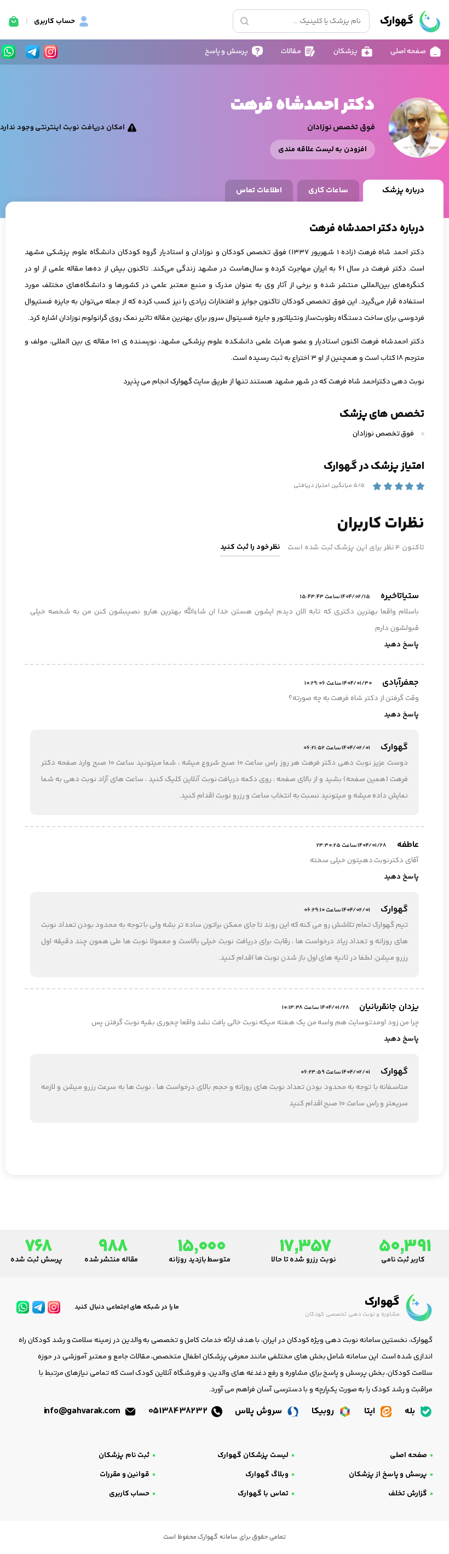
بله (411, 1411)
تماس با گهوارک (263, 1493)
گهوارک (181, 381)
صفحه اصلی (408, 1455)
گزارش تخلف (407, 1493)
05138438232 (179, 1411)
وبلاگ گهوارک (267, 1474)
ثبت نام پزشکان (124, 1455)
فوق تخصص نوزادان (384, 433)
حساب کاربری (129, 1493)
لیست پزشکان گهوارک (252, 1455)
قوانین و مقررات (124, 1474)
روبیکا (324, 1411)
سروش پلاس (259, 1411)
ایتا (370, 1411)
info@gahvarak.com (83, 1411)
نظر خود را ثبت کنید (250, 547)
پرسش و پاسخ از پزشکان (388, 1474)
